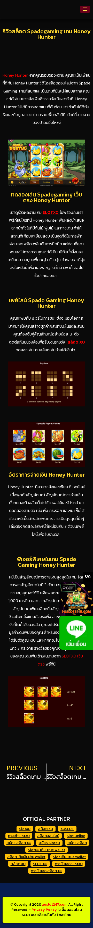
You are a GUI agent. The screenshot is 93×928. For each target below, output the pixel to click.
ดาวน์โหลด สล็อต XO (46, 871)
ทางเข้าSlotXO (19, 836)
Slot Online (76, 836)
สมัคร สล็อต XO (18, 843)
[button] (85, 9)
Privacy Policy (44, 909)
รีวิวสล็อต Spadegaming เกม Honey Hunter (46, 34)
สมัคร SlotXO (49, 843)
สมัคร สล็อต (77, 843)
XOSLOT (67, 829)
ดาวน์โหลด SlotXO (69, 864)
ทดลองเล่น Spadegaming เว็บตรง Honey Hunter (46, 197)
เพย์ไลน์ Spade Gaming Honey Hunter (46, 303)
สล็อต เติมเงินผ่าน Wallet (26, 857)
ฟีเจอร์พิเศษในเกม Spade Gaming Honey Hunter (46, 562)
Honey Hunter (15, 75)
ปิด (88, 576)
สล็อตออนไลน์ (48, 836)
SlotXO (24, 829)
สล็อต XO (76, 342)
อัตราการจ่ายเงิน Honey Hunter (47, 474)
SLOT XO (40, 864)
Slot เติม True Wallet (69, 857)
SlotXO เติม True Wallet (46, 850)
